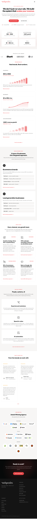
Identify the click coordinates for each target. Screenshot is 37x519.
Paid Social (21, 488)
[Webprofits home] (5, 2)
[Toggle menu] (35, 2)
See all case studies (18, 142)
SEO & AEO (21, 493)
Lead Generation (22, 486)
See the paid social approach (8, 254)
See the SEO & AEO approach (26, 278)
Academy (3, 509)
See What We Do (24, 20)
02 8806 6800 (21, 500)
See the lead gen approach (8, 214)
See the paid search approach (26, 254)
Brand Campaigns (22, 495)
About (2, 502)
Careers (2, 505)
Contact (2, 507)
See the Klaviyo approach (7, 278)
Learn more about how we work (18, 346)
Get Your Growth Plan (13, 20)
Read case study (6, 88)
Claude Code (3, 504)
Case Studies (3, 500)
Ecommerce (21, 484)
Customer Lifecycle (22, 491)
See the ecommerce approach (8, 187)
